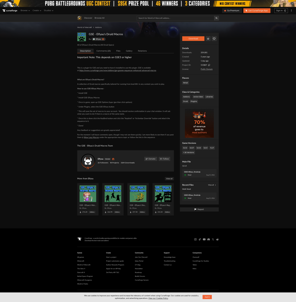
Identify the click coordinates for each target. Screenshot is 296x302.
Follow (166, 159)
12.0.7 (192, 148)
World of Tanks (82, 284)
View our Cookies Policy (158, 298)
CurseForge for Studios (201, 261)
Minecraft (80, 261)
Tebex (195, 265)
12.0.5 (199, 148)
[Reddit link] (217, 239)
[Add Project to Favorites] (208, 38)
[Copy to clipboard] (209, 65)
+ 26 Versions (188, 152)
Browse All (99, 18)
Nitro (194, 269)
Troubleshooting (169, 261)
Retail (185, 83)
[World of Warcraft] (79, 18)
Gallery (129, 51)
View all (211, 185)
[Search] (216, 18)
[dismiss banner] (292, 3)
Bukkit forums (140, 276)
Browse (24, 10)
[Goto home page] (10, 10)
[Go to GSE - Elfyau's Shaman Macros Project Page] (138, 199)
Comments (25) (103, 51)
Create (36, 10)
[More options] (291, 10)
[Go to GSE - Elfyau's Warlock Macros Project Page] (113, 199)
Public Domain (207, 69)
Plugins (194, 101)
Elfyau (100, 159)
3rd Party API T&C (112, 272)
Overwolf (196, 257)
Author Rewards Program (115, 265)
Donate (151, 159)
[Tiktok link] (199, 239)
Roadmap (138, 272)
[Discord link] (208, 239)
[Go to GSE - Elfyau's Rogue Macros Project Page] (163, 199)
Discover (88, 18)
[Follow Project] (214, 38)
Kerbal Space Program (85, 276)
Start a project (111, 257)
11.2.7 (212, 148)
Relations (142, 51)
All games (80, 257)
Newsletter (139, 269)
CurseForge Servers (142, 280)
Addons (98, 27)
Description (85, 51)
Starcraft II (81, 272)
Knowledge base (169, 257)
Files (118, 51)
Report (200, 209)
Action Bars (198, 97)
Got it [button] (207, 297)
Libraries (209, 97)
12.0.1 (205, 148)
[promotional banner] (148, 3)
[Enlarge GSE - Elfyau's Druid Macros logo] (81, 36)
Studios (47, 10)
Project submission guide (115, 261)
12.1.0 (185, 148)
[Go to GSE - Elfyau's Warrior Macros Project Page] (88, 199)
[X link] (213, 239)
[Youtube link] (204, 239)
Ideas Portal (139, 261)
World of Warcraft (84, 27)
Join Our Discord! (141, 257)
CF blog (137, 265)
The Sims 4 (81, 269)
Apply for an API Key (113, 269)
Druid (185, 101)
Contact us (168, 265)
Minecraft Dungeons (84, 280)
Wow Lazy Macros (91, 137)
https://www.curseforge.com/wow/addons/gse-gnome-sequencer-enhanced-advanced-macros (117, 70)
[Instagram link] (195, 239)
